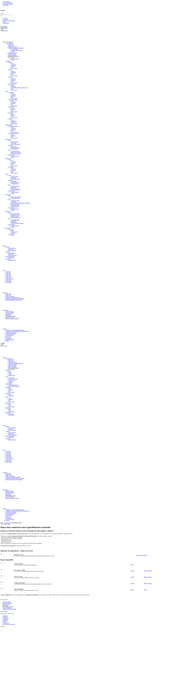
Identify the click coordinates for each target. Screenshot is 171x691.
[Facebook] (13, 637)
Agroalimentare (7, 522)
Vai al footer (5, 5)
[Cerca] (5, 27)
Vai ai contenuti (6, 1)
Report (132, 564)
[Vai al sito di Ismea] (5, 611)
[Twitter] (13, 648)
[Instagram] (13, 668)
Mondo (132, 589)
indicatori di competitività (141, 555)
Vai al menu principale (8, 2)
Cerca (2, 13)
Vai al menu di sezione (8, 4)
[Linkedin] (13, 679)
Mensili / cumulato (148, 570)
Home (2, 522)
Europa (145, 589)
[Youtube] (13, 658)
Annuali (132, 570)
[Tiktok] (13, 689)
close (2, 29)
